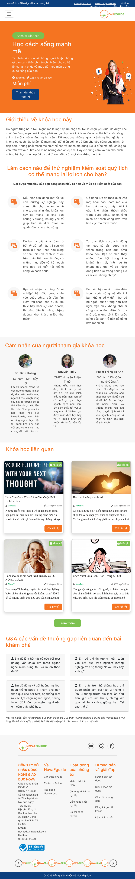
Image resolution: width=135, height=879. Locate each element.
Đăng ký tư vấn (104, 817)
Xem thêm (67, 623)
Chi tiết (51, 528)
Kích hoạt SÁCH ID (82, 3)
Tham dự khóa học (25, 94)
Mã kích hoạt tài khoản (105, 3)
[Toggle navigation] (9, 14)
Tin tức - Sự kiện (53, 783)
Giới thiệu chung (53, 776)
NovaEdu (12, 505)
